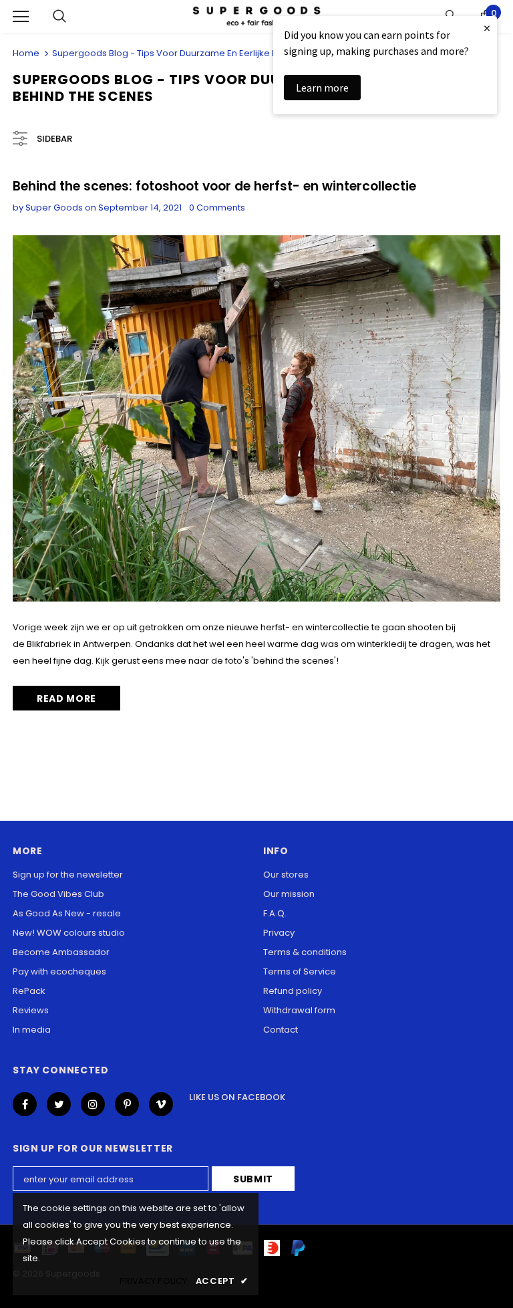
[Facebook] (25, 1104)
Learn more (322, 87)
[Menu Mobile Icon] (21, 17)
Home (26, 53)
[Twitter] (59, 1104)
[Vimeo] (161, 1104)
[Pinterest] (127, 1104)
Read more (66, 698)
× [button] (487, 27)
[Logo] (256, 16)
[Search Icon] (59, 16)
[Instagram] (93, 1104)
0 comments (217, 207)
